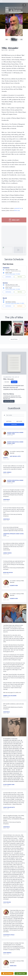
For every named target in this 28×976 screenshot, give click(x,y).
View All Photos (14, 339)
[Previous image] (3, 613)
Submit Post (14, 424)
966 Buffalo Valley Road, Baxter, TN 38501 (15, 303)
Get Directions (8, 276)
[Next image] (25, 613)
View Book (6, 382)
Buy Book (14, 382)
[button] (14, 613)
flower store (17, 210)
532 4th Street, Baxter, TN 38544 (13, 274)
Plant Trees (20, 276)
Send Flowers (19, 306)
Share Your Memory (8, 401)
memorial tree (18, 208)
